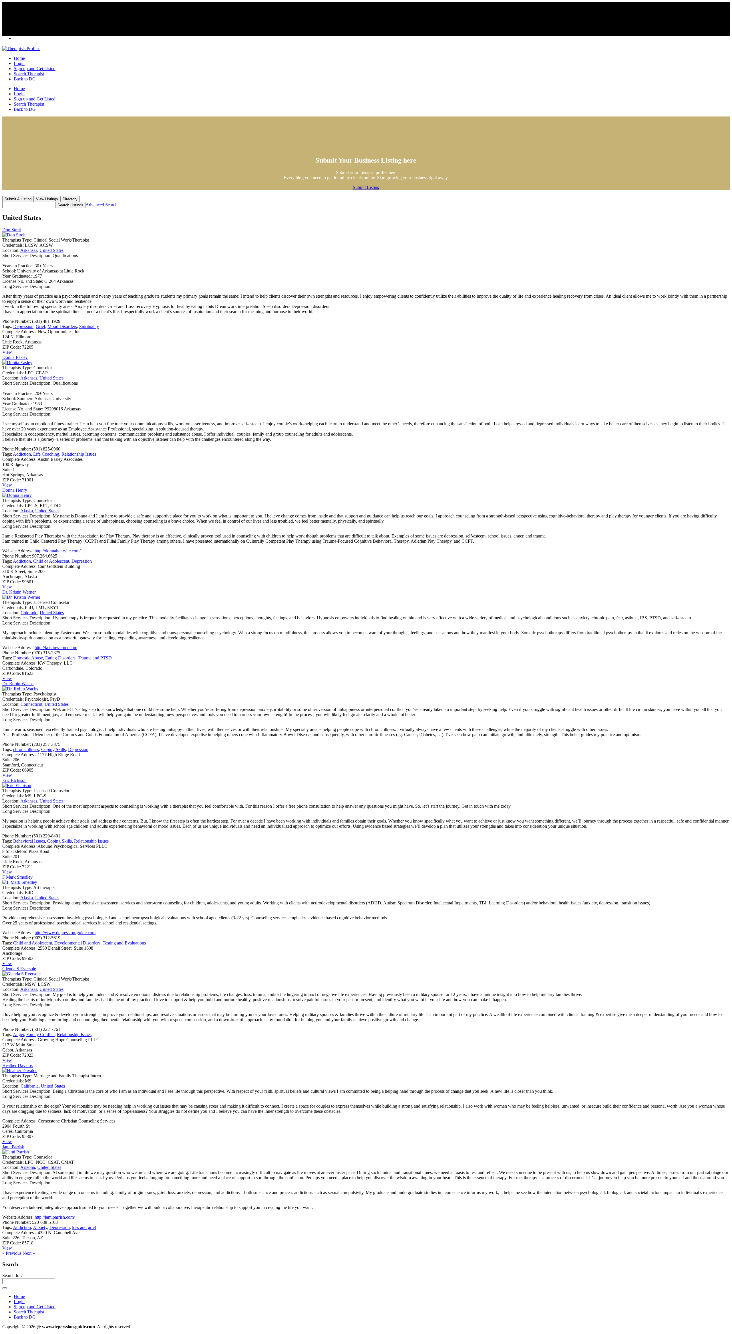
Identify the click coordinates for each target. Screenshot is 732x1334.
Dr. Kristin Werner (19, 592)
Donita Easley (15, 357)
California (30, 1086)
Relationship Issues (78, 454)
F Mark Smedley (17, 877)
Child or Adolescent (51, 561)
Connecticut (31, 704)
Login (19, 63)
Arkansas (28, 250)
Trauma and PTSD (95, 657)
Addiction (22, 454)
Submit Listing (366, 187)
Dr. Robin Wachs (17, 683)
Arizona (27, 1167)
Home (19, 58)
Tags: (7, 326)
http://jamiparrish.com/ (55, 1217)
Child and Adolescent (32, 942)
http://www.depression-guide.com (65, 932)
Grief (40, 326)
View (7, 352)
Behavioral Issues (29, 841)
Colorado (29, 612)
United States (51, 250)
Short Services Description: (26, 255)
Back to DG (25, 78)
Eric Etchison (14, 780)
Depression (23, 326)
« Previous (12, 1253)
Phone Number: (16, 321)
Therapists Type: (17, 240)
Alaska (26, 510)
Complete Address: (19, 331)
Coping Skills (53, 749)
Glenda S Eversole (19, 968)
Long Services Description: (26, 286)
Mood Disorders (62, 326)
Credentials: (13, 245)
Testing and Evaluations (124, 942)
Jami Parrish (13, 1146)
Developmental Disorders (77, 942)
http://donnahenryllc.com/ (58, 550)
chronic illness (26, 749)
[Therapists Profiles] (21, 48)
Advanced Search (101, 204)
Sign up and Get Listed (34, 68)
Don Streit (11, 229)
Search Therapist (29, 73)
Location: (10, 250)
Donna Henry (14, 490)
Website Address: (17, 550)
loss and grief (84, 1227)
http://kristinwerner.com (56, 647)
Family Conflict (40, 1034)
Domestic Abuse (28, 657)
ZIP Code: (11, 347)
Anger (18, 1034)
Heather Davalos (17, 1065)
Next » (29, 1253)
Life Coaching (46, 454)
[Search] (4, 1288)
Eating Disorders (60, 657)
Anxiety (40, 1227)
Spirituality (89, 326)
